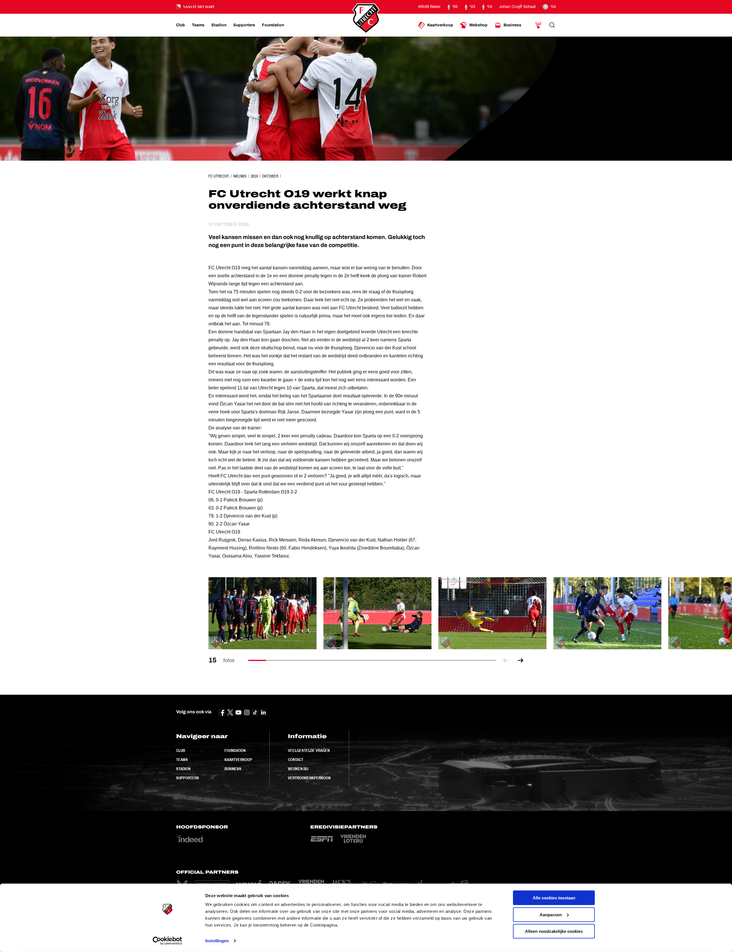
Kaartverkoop (238, 759)
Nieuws (239, 176)
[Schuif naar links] (506, 660)
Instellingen (217, 940)
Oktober (270, 176)
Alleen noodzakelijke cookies (554, 931)
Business (232, 768)
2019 (254, 176)
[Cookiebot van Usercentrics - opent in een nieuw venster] (167, 941)
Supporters (187, 777)
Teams (182, 759)
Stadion (183, 768)
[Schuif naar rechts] (521, 660)
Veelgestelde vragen (309, 750)
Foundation (235, 750)
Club (180, 750)
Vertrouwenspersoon (309, 777)
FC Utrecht (218, 176)
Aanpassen (551, 914)
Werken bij (298, 768)
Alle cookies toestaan (554, 897)
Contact (295, 759)
